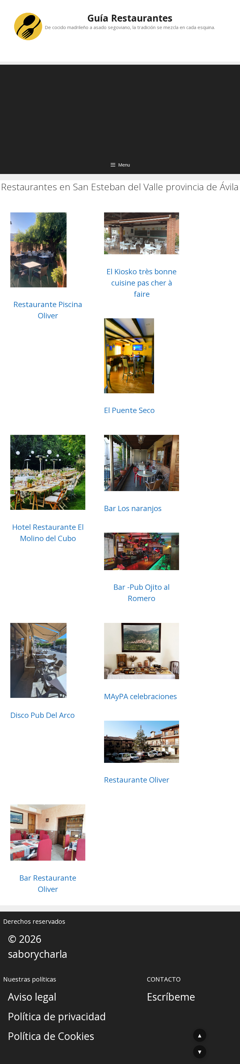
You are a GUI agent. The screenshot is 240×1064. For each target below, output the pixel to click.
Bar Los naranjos (133, 508)
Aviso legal (32, 996)
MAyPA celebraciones (140, 696)
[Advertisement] (120, 108)
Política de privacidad (57, 1016)
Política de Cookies (51, 1036)
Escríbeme (171, 996)
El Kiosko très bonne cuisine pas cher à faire (142, 282)
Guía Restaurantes (129, 18)
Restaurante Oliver (136, 779)
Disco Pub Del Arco (42, 715)
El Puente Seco (129, 410)
